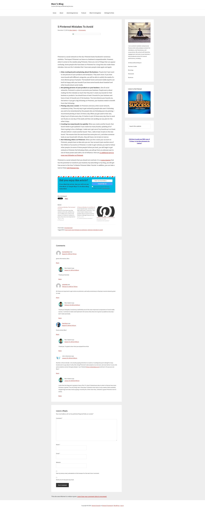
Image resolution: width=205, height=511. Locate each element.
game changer (106, 160)
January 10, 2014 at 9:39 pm (72, 380)
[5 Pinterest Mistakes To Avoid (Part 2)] (106, 211)
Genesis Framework (107, 505)
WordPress (117, 505)
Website (58, 462)
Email (58, 453)
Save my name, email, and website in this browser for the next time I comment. (77, 473)
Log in (122, 505)
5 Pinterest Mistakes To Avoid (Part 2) (106, 217)
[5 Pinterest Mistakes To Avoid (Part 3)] (87, 212)
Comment (59, 418)
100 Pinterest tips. (73, 168)
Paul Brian (65, 323)
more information (105, 188)
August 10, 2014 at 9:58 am (72, 342)
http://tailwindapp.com (92, 367)
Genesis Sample (96, 505)
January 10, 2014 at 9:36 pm (69, 358)
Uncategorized (68, 228)
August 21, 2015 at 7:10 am (69, 254)
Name (58, 444)
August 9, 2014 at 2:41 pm (69, 325)
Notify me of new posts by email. (65, 479)
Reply (57, 263)
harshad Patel (66, 252)
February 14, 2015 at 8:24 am (72, 305)
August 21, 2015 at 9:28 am (72, 270)
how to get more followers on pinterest (76, 230)
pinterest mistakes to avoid (95, 230)
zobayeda (64, 284)
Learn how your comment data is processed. (92, 496)
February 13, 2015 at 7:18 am (69, 286)
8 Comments (82, 30)
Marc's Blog (57, 3)
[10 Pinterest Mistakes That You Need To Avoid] (67, 213)
